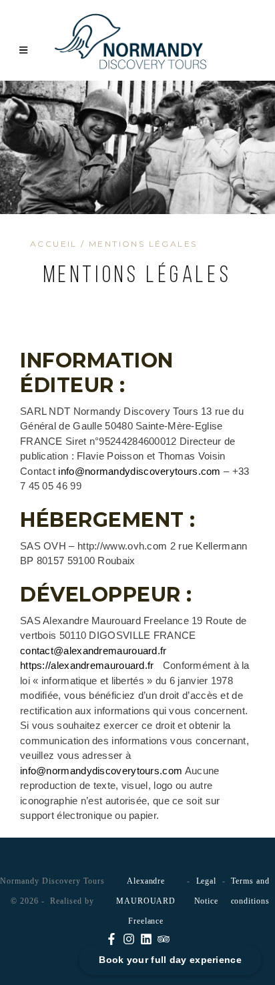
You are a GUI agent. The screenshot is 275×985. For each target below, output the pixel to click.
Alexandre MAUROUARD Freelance (146, 901)
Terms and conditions (250, 891)
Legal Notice (206, 891)
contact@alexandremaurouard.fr (93, 650)
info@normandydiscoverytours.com (139, 471)
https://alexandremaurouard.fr (87, 665)
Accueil (53, 244)
